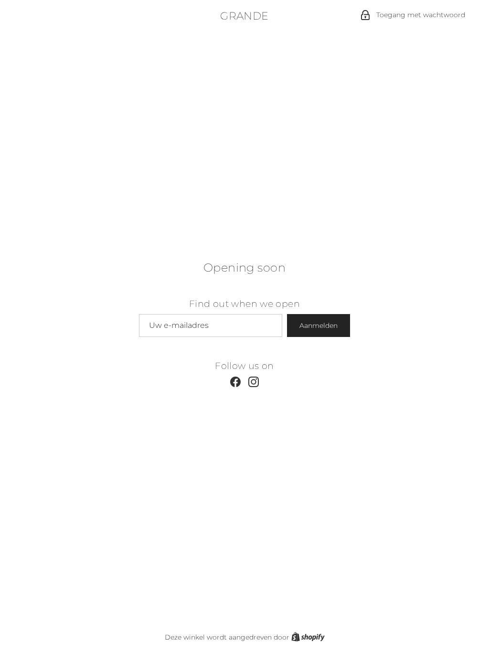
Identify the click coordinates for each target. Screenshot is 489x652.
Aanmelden (318, 325)
